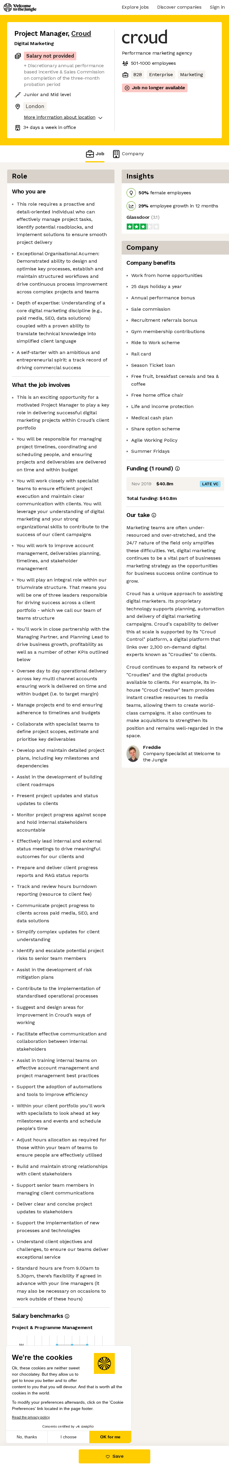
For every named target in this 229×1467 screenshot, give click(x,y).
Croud (81, 34)
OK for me (110, 1436)
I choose (69, 1436)
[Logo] (20, 7)
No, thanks (27, 1436)
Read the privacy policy (31, 1417)
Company (133, 153)
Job (100, 153)
